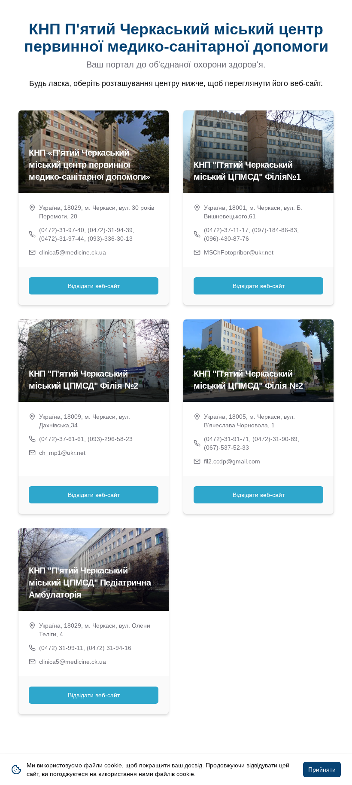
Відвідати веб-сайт (94, 285)
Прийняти (322, 769)
